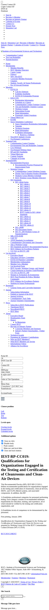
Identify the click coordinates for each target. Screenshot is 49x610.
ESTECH (14, 89)
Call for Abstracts (21, 92)
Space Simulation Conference (21, 122)
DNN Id (4, 9)
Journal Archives (16, 296)
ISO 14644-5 (25, 193)
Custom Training (16, 156)
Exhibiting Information (23, 133)
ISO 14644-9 (25, 202)
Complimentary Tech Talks (20, 298)
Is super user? (6, 375)
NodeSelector (6, 389)
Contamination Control (14, 55)
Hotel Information (22, 113)
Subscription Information (19, 292)
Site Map (31, 584)
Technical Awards (17, 335)
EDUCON (14, 98)
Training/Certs (11, 141)
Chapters (13, 81)
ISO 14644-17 (25, 221)
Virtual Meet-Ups (17, 117)
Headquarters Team (17, 318)
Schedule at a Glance (23, 102)
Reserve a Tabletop (27, 135)
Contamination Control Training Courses (30, 105)
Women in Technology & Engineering (24, 275)
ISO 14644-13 (25, 206)
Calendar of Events (13, 21)
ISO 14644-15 (25, 210)
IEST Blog (14, 311)
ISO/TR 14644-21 (27, 225)
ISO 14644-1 (25, 184)
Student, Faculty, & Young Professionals (25, 83)
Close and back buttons (12, 451)
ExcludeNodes (6, 393)
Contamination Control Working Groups (30, 171)
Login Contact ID (7, 7)
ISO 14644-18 (25, 223)
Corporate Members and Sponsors (28, 329)
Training (15, 578)
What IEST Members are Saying (22, 342)
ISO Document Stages (23, 230)
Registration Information (24, 100)
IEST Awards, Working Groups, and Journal (27, 268)
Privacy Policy (37, 582)
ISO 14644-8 (25, 199)
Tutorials (18, 126)
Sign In (8, 15)
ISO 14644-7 (25, 197)
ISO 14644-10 (25, 204)
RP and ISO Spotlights (18, 152)
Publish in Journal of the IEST (21, 294)
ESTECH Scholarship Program (27, 96)
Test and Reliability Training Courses (29, 107)
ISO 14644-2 (25, 186)
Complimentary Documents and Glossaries (26, 242)
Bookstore (9, 286)
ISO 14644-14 (25, 208)
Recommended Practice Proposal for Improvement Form (29, 166)
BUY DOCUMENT (9, 534)
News (8, 303)
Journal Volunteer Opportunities (22, 301)
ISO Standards (15, 180)
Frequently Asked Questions (26, 115)
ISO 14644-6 (25, 195)
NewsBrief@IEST (17, 309)
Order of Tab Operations (10, 379)
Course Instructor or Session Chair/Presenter (27, 270)
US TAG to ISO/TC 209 (19, 251)
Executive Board (16, 255)
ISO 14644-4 (25, 191)
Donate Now (10, 26)
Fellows (13, 74)
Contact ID (5, 365)
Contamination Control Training (22, 143)
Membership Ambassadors (20, 262)
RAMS (13, 120)
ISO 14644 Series (22, 182)
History (13, 320)
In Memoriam (20, 322)
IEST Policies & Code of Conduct (14, 584)
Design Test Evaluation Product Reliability (31, 173)
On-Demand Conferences (20, 139)
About (8, 314)
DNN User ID (6, 361)
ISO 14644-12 (25, 217)
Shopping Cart (11, 28)
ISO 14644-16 (25, 219)
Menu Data (5, 384)
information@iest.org (39, 574)
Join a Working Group (18, 245)
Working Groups (21, 109)
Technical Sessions (22, 128)
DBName (4, 370)
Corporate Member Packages (21, 79)
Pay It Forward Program (19, 85)
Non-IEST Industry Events (20, 137)
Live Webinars (15, 148)
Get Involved (11, 253)
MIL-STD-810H (16, 236)
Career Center (15, 72)
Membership (10, 66)
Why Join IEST (16, 77)
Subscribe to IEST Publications (22, 305)
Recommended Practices (19, 163)
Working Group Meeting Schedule (28, 176)
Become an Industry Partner (16, 19)
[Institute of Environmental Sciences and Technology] (21, 51)
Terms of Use (26, 582)
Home (8, 64)
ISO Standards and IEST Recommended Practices (29, 247)
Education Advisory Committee (22, 258)
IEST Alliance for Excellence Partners (24, 249)
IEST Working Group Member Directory (30, 178)
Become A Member (13, 17)
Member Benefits (16, 68)
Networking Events (22, 111)
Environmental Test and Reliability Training (26, 145)
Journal (8, 290)
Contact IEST (15, 324)
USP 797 (13, 238)
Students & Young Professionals (22, 283)
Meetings (9, 87)
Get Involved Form (17, 266)
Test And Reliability (13, 57)
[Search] (24, 596)
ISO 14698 (19, 227)
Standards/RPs (11, 161)
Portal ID (4, 356)
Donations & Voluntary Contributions (24, 337)
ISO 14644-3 (25, 189)
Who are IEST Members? (20, 339)
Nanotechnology (12, 60)
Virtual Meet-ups (16, 154)
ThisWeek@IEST (17, 307)
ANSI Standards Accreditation (21, 240)
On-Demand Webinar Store (20, 150)
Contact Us (10, 24)
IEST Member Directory (19, 70)
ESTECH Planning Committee (22, 260)
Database (4, 11)
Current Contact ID (8, 4)
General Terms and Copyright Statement (25, 288)
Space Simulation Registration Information (31, 124)
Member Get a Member (19, 264)
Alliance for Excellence (19, 346)
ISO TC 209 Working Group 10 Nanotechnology (27, 233)
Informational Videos (18, 344)
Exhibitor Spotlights (22, 94)
